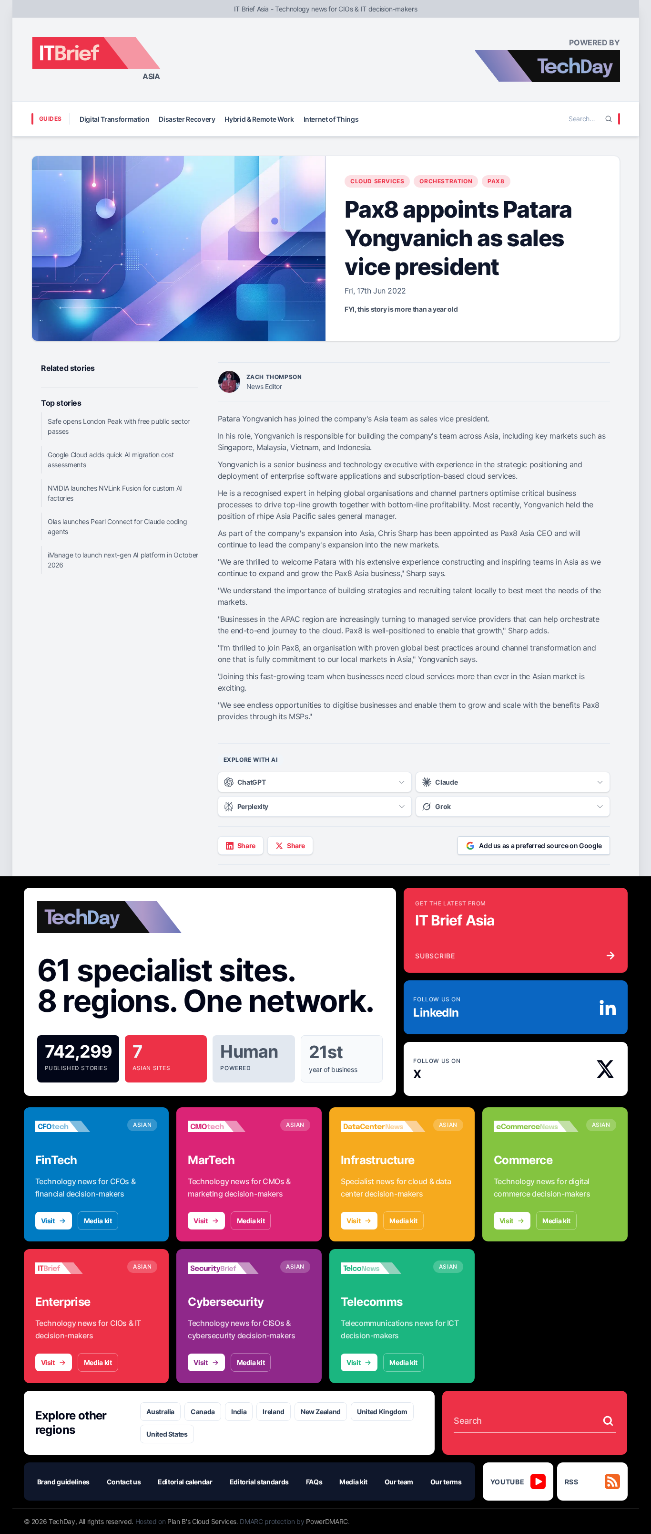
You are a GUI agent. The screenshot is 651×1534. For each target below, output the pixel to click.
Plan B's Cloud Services (201, 1521)
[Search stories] (608, 1421)
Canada (203, 1412)
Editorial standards (259, 1482)
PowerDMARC (327, 1521)
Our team (399, 1482)
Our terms (446, 1482)
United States (166, 1434)
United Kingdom (382, 1412)
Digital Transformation (114, 119)
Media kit (98, 1221)
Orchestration (445, 181)
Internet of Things (331, 119)
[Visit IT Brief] (77, 1268)
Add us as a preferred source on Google (540, 845)
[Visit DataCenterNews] (383, 1126)
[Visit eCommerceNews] (536, 1126)
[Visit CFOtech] (77, 1126)
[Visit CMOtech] (230, 1126)
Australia (160, 1412)
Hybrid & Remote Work (259, 119)
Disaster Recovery (187, 119)
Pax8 (496, 181)
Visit (48, 1221)
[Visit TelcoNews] (383, 1268)
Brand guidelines (63, 1482)
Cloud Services (377, 181)
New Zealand (321, 1412)
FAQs (314, 1482)
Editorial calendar (185, 1482)
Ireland (274, 1412)
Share (246, 845)
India (238, 1412)
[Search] (608, 119)
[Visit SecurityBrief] (230, 1268)
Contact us (124, 1482)
